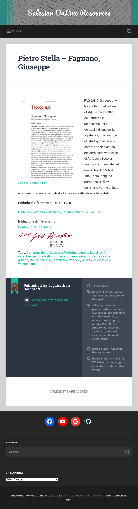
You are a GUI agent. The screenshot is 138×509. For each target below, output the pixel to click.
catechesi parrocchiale (34, 256)
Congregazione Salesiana (45, 252)
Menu (16, 31)
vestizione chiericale (96, 260)
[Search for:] (69, 452)
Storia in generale (103, 295)
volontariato (26, 264)
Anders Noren (115, 495)
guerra (34, 260)
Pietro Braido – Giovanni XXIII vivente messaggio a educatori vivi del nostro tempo (108, 364)
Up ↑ (69, 499)
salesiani (46, 260)
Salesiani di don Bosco (107, 292)
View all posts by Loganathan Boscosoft (46, 302)
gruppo (23, 260)
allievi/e (101, 252)
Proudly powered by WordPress (36, 495)
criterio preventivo (80, 256)
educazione (102, 256)
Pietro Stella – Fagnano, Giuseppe (59, 62)
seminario (61, 260)
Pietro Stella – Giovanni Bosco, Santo (107, 350)
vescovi (74, 260)
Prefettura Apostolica (79, 252)
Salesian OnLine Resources (69, 12)
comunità (58, 256)
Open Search (128, 31)
